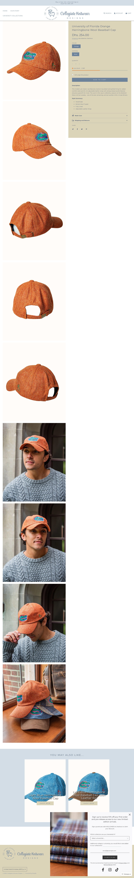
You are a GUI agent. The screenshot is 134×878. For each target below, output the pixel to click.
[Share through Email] (73, 129)
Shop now (45, 803)
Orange (76, 46)
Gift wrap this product (81, 75)
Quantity (75, 60)
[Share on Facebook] (77, 129)
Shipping (75, 38)
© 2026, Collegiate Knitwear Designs (13, 873)
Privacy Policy (123, 863)
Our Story (14, 11)
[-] (72, 63)
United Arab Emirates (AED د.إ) (14, 869)
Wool (75, 54)
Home (5, 11)
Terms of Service (108, 864)
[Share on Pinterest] (86, 129)
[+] (79, 63)
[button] (100, 115)
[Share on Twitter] (82, 129)
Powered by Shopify (30, 873)
